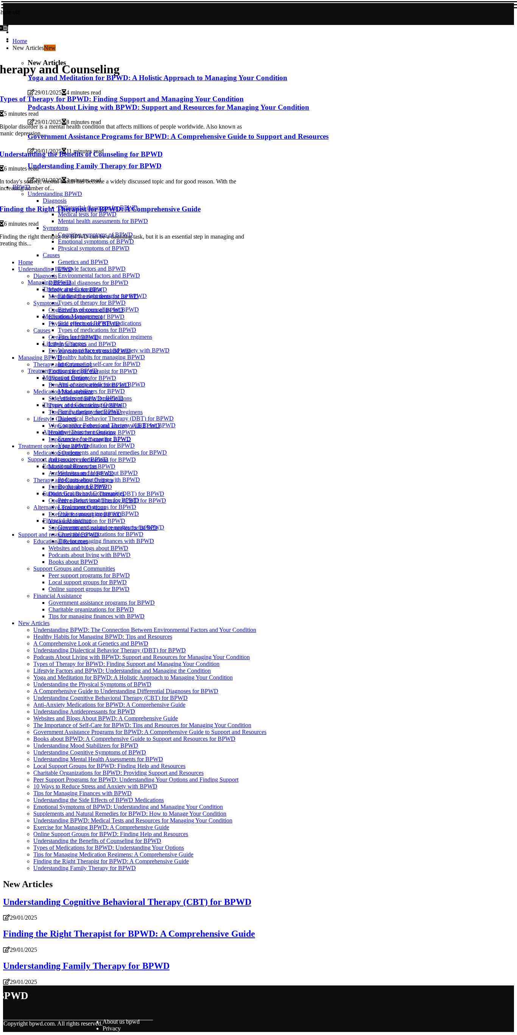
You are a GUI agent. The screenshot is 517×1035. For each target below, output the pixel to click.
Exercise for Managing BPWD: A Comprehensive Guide (101, 827)
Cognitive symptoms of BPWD (85, 310)
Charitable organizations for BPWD (100, 534)
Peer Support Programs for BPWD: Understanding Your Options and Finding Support (135, 779)
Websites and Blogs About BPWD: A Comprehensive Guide (105, 718)
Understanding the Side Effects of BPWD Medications (98, 800)
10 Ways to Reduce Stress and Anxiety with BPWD (95, 786)
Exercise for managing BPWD (84, 514)
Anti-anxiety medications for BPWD (92, 459)
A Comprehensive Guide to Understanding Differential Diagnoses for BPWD (125, 691)
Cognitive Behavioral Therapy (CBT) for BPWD (107, 500)
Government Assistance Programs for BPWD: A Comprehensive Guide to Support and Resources (149, 732)
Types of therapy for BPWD (92, 302)
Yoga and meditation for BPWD (96, 445)
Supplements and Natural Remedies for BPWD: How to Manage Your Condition (129, 813)
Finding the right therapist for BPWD (92, 371)
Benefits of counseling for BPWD (88, 385)
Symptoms (46, 303)
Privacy (112, 1028)
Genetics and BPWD (83, 262)
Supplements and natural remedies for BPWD (112, 452)
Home (19, 41)
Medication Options (57, 453)
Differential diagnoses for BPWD (88, 282)
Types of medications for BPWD (97, 330)
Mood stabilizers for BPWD (81, 466)
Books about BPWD (73, 562)
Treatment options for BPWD (53, 446)
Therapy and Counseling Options (73, 480)
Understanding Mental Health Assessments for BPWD (98, 759)
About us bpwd (121, 1021)
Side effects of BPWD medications (90, 398)
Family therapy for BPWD (80, 487)
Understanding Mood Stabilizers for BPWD (85, 745)
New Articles (34, 623)
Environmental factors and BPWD (99, 275)
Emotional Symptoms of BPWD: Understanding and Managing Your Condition (128, 807)
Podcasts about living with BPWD (89, 555)
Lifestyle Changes (54, 419)
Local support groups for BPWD (87, 582)
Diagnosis (45, 276)
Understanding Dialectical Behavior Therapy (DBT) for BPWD (109, 650)
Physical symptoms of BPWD (84, 323)
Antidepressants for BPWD (81, 473)
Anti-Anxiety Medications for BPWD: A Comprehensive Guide (109, 704)
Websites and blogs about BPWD (88, 548)
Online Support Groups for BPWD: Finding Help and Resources (110, 834)
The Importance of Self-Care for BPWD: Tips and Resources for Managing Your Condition (142, 725)
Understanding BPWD (45, 269)
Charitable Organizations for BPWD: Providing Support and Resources (118, 773)
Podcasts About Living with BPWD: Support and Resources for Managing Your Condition (141, 657)
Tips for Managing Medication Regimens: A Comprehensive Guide (113, 854)
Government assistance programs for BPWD (101, 602)
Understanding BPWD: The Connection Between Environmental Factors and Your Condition (144, 630)
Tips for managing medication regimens (105, 337)
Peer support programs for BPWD (89, 575)
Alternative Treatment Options (69, 507)
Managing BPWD (40, 357)
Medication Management (63, 391)
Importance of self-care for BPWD (99, 364)
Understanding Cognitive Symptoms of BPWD (89, 752)
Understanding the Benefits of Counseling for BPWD (97, 841)
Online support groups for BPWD (88, 589)
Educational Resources (60, 541)
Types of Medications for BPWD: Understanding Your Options (108, 847)
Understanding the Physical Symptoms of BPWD (92, 684)
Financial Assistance (57, 596)
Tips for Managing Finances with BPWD (82, 793)
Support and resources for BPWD (58, 534)
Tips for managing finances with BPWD (106, 541)
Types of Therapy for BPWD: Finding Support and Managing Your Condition (126, 664)
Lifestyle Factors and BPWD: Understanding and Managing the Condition (122, 670)
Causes (51, 255)
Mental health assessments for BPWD (93, 296)
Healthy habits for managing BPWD (101, 357)
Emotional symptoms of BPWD (86, 316)
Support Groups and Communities (74, 568)
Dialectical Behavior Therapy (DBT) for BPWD (116, 418)
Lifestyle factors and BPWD (92, 268)
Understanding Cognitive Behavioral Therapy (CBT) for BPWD (110, 698)
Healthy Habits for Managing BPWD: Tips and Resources (102, 636)
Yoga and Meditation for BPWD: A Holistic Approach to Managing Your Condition (133, 677)
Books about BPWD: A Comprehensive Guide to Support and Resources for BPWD (134, 739)
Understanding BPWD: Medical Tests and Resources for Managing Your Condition (132, 820)
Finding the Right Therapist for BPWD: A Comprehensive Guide (111, 861)
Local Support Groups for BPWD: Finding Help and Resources (109, 766)
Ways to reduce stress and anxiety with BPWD (104, 425)
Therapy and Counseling (62, 364)
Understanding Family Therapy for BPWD (84, 868)
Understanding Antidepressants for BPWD (84, 711)
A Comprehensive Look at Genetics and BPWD (90, 643)
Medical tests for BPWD (77, 289)
